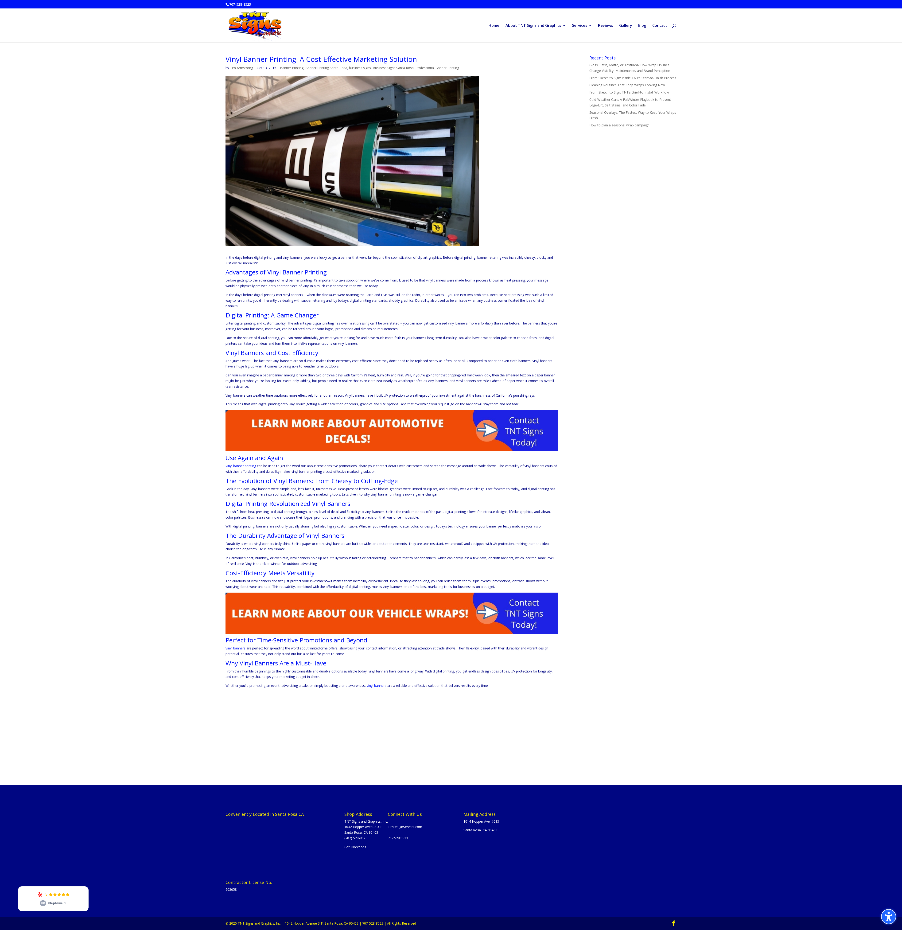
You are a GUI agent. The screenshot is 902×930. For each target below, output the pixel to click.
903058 (231, 889)
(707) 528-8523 (355, 838)
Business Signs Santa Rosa (393, 68)
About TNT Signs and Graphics (533, 26)
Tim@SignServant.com (405, 826)
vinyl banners (376, 685)
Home (494, 26)
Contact (659, 26)
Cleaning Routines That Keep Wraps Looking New (627, 85)
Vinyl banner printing (241, 466)
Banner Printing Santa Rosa (326, 68)
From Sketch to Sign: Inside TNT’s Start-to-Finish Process (632, 78)
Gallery (625, 26)
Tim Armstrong (241, 68)
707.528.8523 (398, 838)
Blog (642, 26)
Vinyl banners (235, 648)
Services (579, 26)
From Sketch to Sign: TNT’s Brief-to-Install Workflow (629, 92)
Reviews (605, 26)
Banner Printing (291, 68)
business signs (360, 68)
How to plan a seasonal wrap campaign (619, 125)
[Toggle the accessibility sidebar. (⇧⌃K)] (888, 916)
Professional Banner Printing (437, 68)
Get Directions (355, 847)
